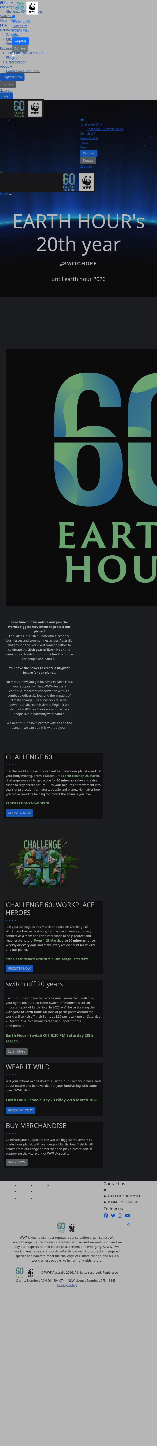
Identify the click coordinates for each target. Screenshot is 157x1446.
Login (19, 54)
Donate (19, 48)
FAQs (15, 35)
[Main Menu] (1, 172)
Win (14, 59)
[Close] (10, 194)
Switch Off (19, 26)
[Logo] (26, 8)
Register (20, 41)
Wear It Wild (20, 30)
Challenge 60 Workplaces (105, 129)
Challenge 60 (21, 21)
